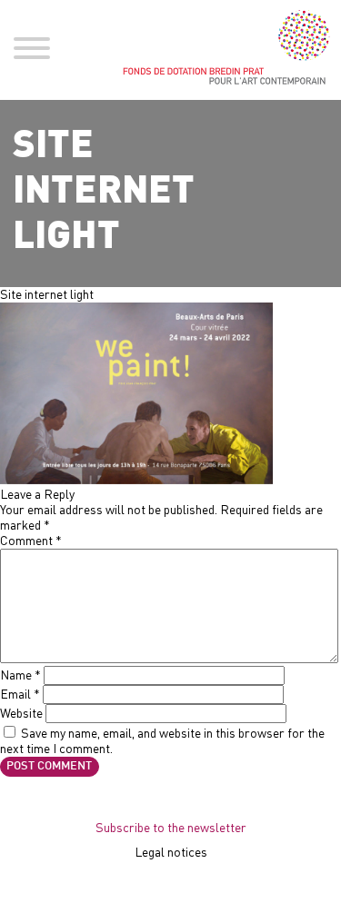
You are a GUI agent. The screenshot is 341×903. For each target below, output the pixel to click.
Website (21, 712)
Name (20, 674)
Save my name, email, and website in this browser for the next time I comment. (162, 740)
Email (20, 693)
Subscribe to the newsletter (170, 827)
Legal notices (171, 851)
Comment (31, 540)
